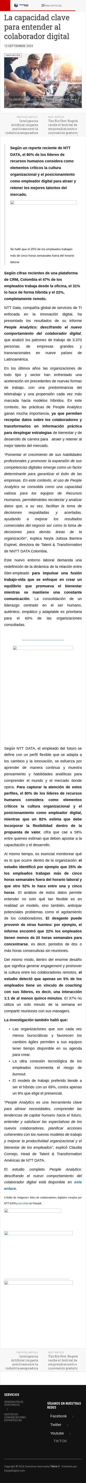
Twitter (55, 1425)
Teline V (55, 1466)
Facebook (58, 1416)
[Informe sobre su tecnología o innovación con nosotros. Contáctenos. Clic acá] (43, 690)
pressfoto (23, 1203)
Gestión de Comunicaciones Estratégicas (15, 1417)
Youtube (57, 1433)
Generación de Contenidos (13, 1403)
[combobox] (80, 5)
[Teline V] (21, 5)
